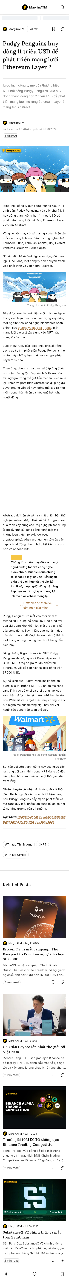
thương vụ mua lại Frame (34, 327)
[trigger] (62, 7)
